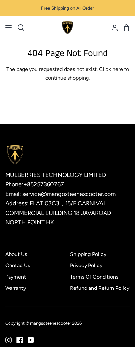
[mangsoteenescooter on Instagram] (8, 340)
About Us (16, 254)
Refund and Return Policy (99, 288)
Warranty (15, 288)
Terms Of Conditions (94, 277)
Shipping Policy (88, 254)
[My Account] (112, 27)
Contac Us (17, 265)
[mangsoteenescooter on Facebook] (19, 340)
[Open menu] (8, 27)
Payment (15, 277)
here (117, 69)
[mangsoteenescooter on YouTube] (31, 340)
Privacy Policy (86, 265)
